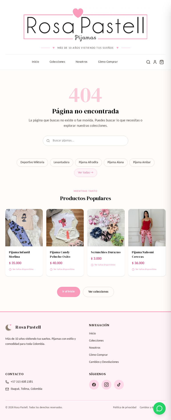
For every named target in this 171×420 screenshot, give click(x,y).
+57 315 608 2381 (22, 382)
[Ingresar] (155, 62)
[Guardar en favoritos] (36, 215)
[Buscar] (148, 62)
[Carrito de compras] (162, 62)
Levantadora (61, 162)
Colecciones (57, 62)
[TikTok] (119, 385)
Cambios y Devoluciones (104, 362)
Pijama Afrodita (88, 162)
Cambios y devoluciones (153, 407)
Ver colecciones (98, 291)
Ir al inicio (68, 291)
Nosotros (82, 62)
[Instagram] (106, 385)
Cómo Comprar (108, 62)
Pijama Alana (116, 162)
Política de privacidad (124, 407)
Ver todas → (85, 172)
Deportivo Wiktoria (32, 162)
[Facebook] (94, 385)
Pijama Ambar (142, 162)
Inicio (35, 62)
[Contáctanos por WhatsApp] (159, 408)
